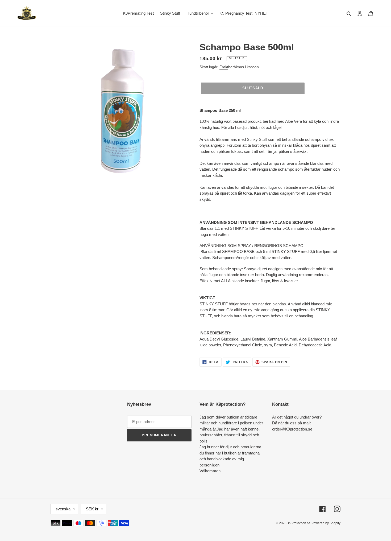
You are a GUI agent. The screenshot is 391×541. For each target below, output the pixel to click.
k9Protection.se (299, 523)
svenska (63, 509)
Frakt (223, 67)
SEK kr (92, 509)
